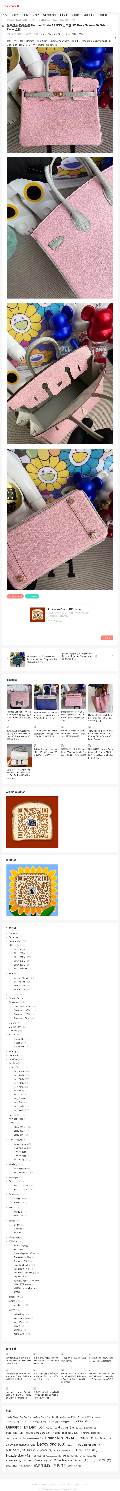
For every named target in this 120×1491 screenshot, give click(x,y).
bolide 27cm (19, 985)
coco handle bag (60, 1427)
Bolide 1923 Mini (21, 977)
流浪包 (17, 1325)
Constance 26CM (22, 1014)
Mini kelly (89, 14)
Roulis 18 (18, 1198)
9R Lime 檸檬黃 (85, 1417)
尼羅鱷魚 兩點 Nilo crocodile (27, 1280)
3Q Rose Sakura (15, 596)
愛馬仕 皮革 (14, 1241)
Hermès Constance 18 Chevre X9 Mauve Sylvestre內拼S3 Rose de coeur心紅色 (101, 1376)
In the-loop (14, 1055)
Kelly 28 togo (103, 1438)
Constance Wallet (22, 1018)
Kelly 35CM (19, 1082)
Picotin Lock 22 (21, 1189)
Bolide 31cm (19, 989)
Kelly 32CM (19, 1079)
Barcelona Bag (21, 1143)
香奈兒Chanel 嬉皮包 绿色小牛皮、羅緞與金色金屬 (101, 1359)
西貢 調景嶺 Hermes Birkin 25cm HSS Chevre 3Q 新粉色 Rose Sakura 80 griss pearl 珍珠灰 (100, 753)
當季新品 (18, 1329)
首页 (4, 14)
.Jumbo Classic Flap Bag (18, 1417)
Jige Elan (13, 1059)
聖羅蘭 (12, 1300)
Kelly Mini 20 (20, 1168)
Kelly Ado (18, 1090)
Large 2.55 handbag (20, 1444)
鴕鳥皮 (17, 1291)
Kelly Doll (18, 1102)
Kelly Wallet (19, 1109)
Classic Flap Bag (25, 1427)
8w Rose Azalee (63, 1417)
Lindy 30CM (19, 1130)
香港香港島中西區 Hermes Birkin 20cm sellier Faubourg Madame (46, 1360)
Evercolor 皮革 (21, 1261)
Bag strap (13, 933)
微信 (69, 1484)
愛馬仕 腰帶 (14, 1296)
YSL (93, 1460)
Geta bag (13, 1030)
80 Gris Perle (32, 596)
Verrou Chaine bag (40, 1460)
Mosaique (13, 1177)
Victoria (17, 1232)
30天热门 (35, 1484)
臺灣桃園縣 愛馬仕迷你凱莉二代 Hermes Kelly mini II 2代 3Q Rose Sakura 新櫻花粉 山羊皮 (19, 734)
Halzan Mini (19, 1046)
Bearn (99, 1417)
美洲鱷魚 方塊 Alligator (24, 1288)
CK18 (25, 1421)
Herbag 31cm (13, 1438)
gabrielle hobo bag (38, 1432)
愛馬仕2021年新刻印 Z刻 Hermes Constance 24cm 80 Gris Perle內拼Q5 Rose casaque (19, 774)
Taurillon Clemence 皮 (24, 1272)
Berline (17, 1224)
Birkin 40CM (19, 964)
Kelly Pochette (20, 1172)
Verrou (12, 1207)
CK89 (82, 1421)
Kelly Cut (18, 1094)
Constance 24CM (22, 1010)
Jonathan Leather (22, 1264)
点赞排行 (76, 1484)
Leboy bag (19, 1314)
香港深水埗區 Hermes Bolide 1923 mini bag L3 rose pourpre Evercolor (46, 1395)
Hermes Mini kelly (61, 1438)
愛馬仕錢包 (74, 1466)
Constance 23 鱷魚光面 (86, 1428)
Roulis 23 (18, 1202)
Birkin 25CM (19, 953)
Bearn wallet (14, 941)
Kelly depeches (16, 1118)
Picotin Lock (9, 26)
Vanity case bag (21, 1318)
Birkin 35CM (19, 960)
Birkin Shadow (20, 968)
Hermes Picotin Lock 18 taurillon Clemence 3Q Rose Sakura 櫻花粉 (100, 717)
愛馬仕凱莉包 (25, 1466)
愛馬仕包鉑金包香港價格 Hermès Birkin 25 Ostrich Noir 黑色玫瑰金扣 (18, 1360)
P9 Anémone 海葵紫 (64, 1450)
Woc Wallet (19, 1322)
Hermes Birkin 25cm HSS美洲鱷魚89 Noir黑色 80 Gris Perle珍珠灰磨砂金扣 (46, 733)
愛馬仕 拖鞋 (14, 1237)
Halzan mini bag (65, 1433)
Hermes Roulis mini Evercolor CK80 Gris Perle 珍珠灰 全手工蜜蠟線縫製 (73, 733)
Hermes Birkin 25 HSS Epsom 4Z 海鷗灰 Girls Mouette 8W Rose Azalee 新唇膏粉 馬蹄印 (73, 1377)
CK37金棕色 (39, 1422)
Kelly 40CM (19, 1086)
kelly (25, 14)
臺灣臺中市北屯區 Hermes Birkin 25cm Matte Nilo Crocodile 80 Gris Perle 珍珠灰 (73, 752)
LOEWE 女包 (20, 1151)
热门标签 (85, 1484)
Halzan (12, 1034)
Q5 (37, 1455)
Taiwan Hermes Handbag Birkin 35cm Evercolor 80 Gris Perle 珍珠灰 (46, 752)
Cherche (18, 1228)
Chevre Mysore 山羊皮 (24, 1253)
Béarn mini (14, 937)
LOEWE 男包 (20, 1155)
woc (83, 1460)
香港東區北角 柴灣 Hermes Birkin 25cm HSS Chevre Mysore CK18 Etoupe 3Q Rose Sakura (100, 734)
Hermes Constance (33, 1438)
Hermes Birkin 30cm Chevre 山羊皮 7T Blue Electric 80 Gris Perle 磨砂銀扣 (46, 715)
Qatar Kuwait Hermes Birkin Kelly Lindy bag (62, 1489)
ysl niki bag (19, 1305)
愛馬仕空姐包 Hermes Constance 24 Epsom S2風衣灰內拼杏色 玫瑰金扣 (18, 1376)
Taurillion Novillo (21, 1268)
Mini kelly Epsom (39, 1450)
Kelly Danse (19, 1098)
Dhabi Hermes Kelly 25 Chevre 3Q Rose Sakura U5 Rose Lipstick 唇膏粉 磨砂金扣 (73, 716)
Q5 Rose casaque (52, 1456)
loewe (71, 1445)
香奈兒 (12, 1310)
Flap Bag (15, 1433)
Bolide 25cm (19, 981)
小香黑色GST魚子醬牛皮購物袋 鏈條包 (73, 1359)
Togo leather (20, 1276)
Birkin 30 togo (12, 1422)
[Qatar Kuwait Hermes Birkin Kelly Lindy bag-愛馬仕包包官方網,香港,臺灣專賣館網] (11, 6)
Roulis (63, 14)
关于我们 (52, 1484)
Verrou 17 (18, 1211)
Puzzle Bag (19, 1159)
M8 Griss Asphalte (89, 1444)
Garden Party (15, 1026)
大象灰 (11, 1465)
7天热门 (44, 1484)
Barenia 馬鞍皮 (21, 1245)
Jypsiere (13, 1063)
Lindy (35, 14)
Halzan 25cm (20, 1038)
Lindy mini (18, 1134)
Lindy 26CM (19, 1126)
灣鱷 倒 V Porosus (22, 1284)
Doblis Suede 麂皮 (22, 1257)
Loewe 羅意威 (15, 1139)
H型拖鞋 (86, 1438)
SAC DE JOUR (70, 1456)
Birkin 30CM (19, 957)
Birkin (15, 14)
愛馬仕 (12, 1220)
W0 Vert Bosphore (65, 1460)
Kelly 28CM (19, 1075)
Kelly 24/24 (14, 1114)
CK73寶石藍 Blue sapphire (61, 1421)
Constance (49, 14)
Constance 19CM (22, 1006)
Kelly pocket (19, 1106)
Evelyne (12, 1022)
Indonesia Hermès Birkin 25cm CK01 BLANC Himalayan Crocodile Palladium (18, 1395)
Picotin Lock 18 (21, 1185)
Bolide (75, 14)
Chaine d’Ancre (16, 998)
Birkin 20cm (19, 949)
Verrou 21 (18, 1215)
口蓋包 (105, 1460)
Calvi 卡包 (13, 994)
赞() (107, 637)
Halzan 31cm (20, 1042)
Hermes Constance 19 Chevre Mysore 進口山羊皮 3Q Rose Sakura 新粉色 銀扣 (19, 716)
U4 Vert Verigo (88, 1456)
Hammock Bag (21, 1147)
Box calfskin (19, 1249)
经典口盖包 (19, 1333)
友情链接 (61, 1484)
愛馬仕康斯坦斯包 (50, 1465)
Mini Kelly (15, 1450)
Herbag (103, 14)
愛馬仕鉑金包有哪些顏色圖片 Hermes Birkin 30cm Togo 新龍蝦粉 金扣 (46, 1376)
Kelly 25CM (19, 1071)
